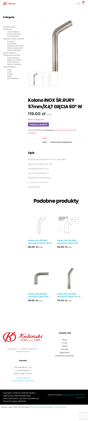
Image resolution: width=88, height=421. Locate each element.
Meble (9, 76)
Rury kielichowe (12, 36)
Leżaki (9, 72)
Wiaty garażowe (13, 78)
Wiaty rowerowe (13, 62)
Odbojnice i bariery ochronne (13, 38)
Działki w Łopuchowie (56, 407)
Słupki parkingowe (14, 50)
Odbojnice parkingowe (15, 46)
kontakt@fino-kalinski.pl (23, 381)
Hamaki (10, 74)
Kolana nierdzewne (63, 130)
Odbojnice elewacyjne (15, 48)
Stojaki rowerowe (13, 57)
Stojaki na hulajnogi (14, 60)
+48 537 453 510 (23, 378)
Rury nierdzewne (13, 31)
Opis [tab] (44, 142)
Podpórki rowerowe (14, 64)
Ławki (9, 69)
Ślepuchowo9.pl (37, 407)
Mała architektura (9, 67)
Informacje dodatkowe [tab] (61, 142)
